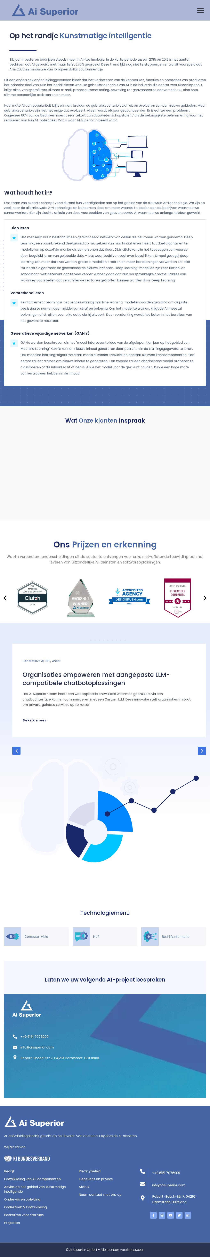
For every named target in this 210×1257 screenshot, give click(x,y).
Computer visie (36, 936)
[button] (200, 10)
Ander (56, 661)
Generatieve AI (33, 661)
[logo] (45, 10)
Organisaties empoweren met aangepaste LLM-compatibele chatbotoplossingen (96, 678)
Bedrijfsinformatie (175, 936)
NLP (48, 661)
